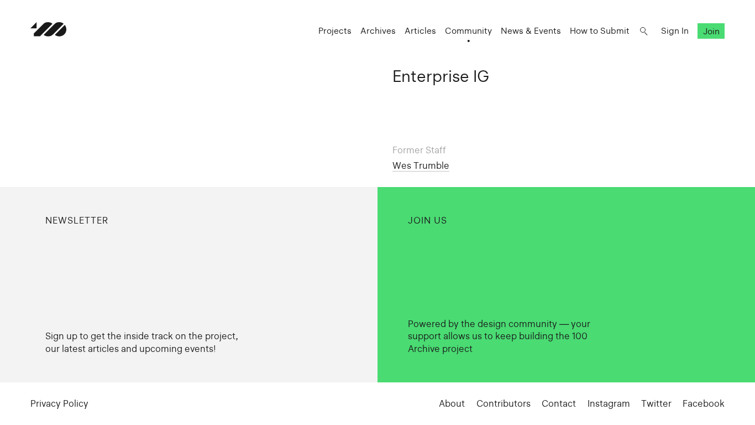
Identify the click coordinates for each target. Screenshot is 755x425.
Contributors (503, 403)
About (452, 403)
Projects (335, 30)
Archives (378, 30)
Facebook (704, 403)
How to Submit (600, 30)
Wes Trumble (420, 165)
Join (711, 30)
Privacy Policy (59, 403)
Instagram (609, 403)
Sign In (675, 30)
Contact (559, 403)
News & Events (531, 30)
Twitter (656, 403)
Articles (420, 30)
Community (468, 30)
